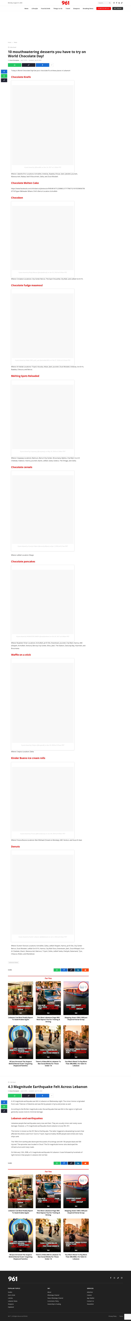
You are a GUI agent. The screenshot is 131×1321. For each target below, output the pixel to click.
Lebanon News (13, 962)
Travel (68, 8)
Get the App (117, 8)
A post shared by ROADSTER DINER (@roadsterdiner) (33, 636)
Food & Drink (45, 8)
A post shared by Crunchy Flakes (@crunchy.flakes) (33, 546)
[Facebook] (4, 72)
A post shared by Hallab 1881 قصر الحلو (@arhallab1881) (32, 360)
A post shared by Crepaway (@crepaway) (32, 451)
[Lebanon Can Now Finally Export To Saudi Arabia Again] (20, 998)
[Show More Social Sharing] (52, 65)
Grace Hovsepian (14, 60)
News (26, 8)
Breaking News (88, 8)
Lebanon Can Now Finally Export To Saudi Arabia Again (20, 1019)
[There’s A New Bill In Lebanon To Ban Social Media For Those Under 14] (48, 1042)
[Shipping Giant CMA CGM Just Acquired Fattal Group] (76, 998)
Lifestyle (35, 8)
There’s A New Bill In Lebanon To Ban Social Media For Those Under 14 (48, 1064)
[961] (65, 3)
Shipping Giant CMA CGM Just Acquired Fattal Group (76, 1019)
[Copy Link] (28, 65)
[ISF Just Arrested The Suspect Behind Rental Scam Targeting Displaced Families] (20, 1042)
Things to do (57, 8)
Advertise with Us (103, 8)
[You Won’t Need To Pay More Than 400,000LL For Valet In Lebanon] (76, 1042)
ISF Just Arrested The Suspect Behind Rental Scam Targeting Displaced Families (20, 1064)
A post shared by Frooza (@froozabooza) (32, 833)
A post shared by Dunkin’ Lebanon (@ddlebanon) (33, 937)
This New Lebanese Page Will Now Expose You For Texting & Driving (48, 1020)
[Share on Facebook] (42, 65)
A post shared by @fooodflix (32, 167)
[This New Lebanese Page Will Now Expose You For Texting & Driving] (48, 998)
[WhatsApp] (4, 76)
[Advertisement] (65, 26)
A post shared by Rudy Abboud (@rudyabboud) (33, 272)
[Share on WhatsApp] (14, 65)
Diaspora (76, 8)
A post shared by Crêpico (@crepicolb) (33, 745)
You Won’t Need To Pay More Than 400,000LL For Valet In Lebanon (76, 1064)
